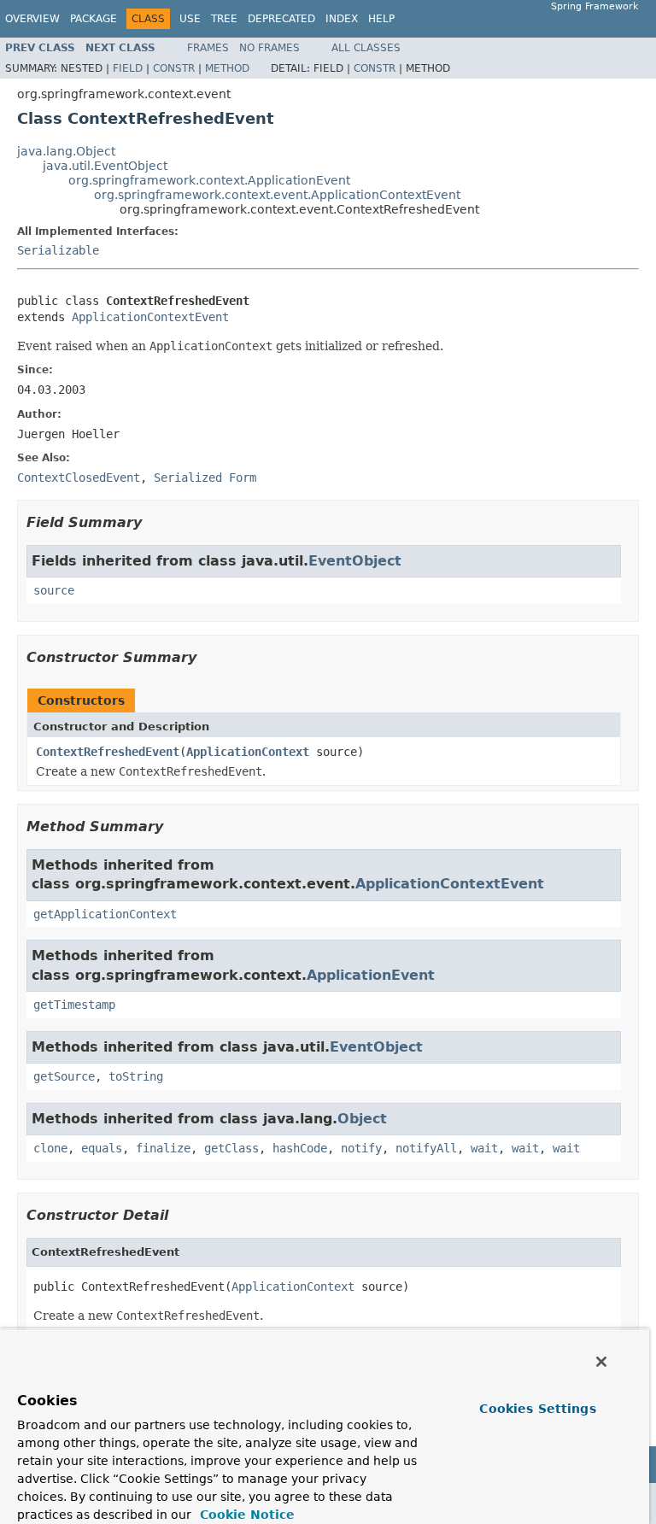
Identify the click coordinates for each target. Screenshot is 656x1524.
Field (128, 68)
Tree (224, 19)
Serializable (58, 250)
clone (50, 1148)
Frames (208, 48)
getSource (64, 1076)
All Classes (366, 48)
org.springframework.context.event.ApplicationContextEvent (277, 195)
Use (190, 19)
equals (101, 1148)
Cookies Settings (537, 1409)
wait (484, 1148)
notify (361, 1148)
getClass (231, 1148)
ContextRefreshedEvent (107, 752)
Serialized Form (205, 477)
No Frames (269, 48)
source (53, 590)
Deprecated (281, 19)
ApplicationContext (247, 752)
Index (341, 19)
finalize (163, 1148)
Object (362, 1119)
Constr (174, 68)
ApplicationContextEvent (150, 317)
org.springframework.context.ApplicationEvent (209, 180)
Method (227, 68)
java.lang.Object (66, 151)
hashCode (299, 1148)
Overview (32, 19)
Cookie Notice (245, 1514)
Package (93, 19)
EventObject (354, 561)
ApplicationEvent (371, 975)
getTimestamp (74, 1004)
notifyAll (426, 1148)
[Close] (601, 1361)
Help (381, 19)
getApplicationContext (105, 914)
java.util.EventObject (105, 166)
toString (135, 1076)
